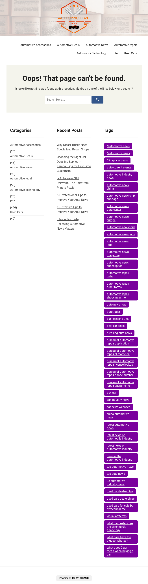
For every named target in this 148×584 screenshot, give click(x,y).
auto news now (116, 304)
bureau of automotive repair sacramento (120, 384)
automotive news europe (118, 218)
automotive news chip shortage (121, 197)
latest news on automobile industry (119, 436)
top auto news (116, 473)
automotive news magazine (118, 253)
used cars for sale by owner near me (120, 507)
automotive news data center (118, 208)
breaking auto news (119, 333)
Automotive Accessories (35, 45)
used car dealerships (120, 491)
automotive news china (118, 186)
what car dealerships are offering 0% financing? (120, 527)
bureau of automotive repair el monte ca (120, 352)
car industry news (118, 399)
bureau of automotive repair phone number (120, 373)
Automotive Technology (92, 53)
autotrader (113, 311)
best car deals (116, 326)
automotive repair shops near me (118, 295)
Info (115, 53)
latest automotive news (118, 426)
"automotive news (118, 146)
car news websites (118, 407)
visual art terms (117, 516)
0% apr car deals (117, 160)
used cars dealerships (120, 498)
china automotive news (118, 415)
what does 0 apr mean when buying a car (120, 551)
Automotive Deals (68, 45)
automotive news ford (121, 227)
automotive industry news (119, 176)
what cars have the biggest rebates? (119, 538)
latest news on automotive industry (119, 447)
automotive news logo (118, 243)
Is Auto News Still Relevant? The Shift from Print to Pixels (73, 183)
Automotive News (97, 45)
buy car (111, 392)
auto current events (119, 167)
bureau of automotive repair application (120, 341)
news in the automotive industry (119, 458)
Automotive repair (125, 45)
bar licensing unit (118, 318)
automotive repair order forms (118, 285)
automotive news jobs (121, 234)
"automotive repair (118, 153)
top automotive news (120, 466)
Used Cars (130, 53)
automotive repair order (118, 274)
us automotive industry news (116, 482)
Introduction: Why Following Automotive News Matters (71, 224)
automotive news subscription (118, 264)
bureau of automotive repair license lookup (120, 362)
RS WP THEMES (80, 578)
